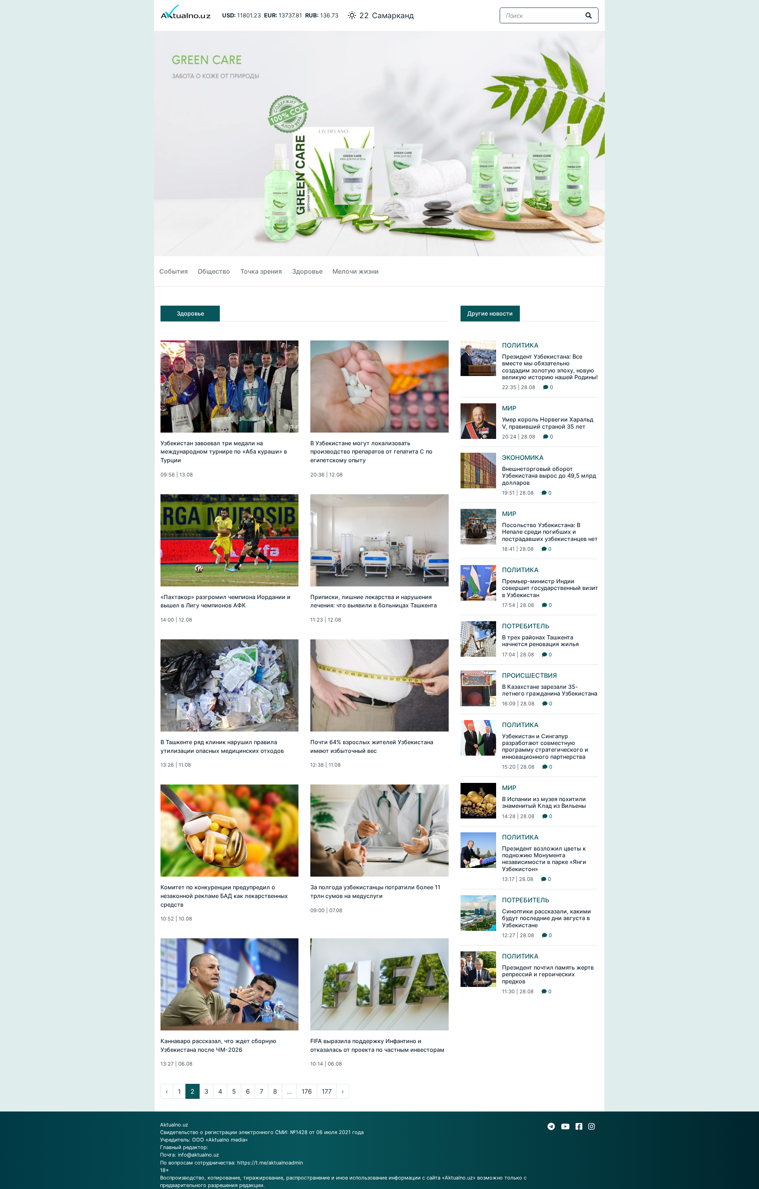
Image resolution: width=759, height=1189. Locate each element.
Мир (509, 408)
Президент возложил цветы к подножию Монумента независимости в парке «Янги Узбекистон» (544, 858)
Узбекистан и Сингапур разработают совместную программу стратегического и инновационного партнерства (545, 746)
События (173, 271)
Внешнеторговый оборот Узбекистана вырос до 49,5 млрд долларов (549, 475)
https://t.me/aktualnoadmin (270, 1163)
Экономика (523, 457)
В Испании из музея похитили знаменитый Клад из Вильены (544, 802)
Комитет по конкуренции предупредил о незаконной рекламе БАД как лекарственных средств (224, 895)
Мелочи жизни (355, 271)
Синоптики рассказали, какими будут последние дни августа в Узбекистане (546, 918)
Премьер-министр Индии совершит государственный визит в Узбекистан (550, 588)
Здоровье (307, 271)
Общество (214, 271)
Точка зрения (261, 271)
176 (307, 1091)
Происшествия (529, 675)
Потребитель (525, 626)
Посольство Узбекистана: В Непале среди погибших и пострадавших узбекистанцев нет (550, 532)
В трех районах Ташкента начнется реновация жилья (540, 640)
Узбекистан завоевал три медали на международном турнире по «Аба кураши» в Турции (223, 451)
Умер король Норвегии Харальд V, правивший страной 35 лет (547, 422)
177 (327, 1091)
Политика (520, 345)
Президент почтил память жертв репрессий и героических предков (548, 974)
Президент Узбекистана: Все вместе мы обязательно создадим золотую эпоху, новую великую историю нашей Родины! (550, 366)
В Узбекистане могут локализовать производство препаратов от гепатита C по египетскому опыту (371, 451)
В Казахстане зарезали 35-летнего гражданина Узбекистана (549, 690)
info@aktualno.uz (198, 1155)
